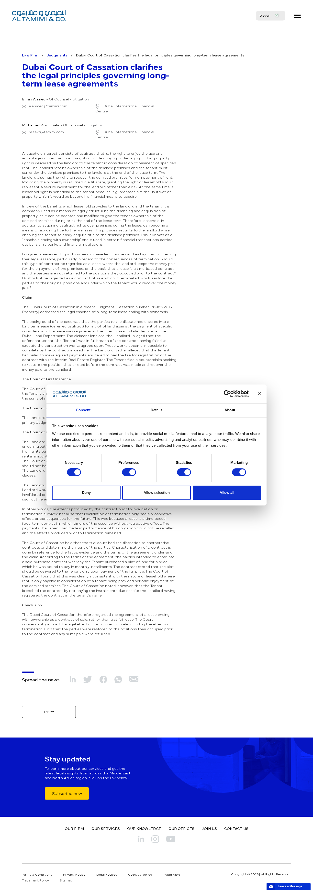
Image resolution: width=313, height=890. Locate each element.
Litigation (80, 99)
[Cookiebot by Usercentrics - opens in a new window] (227, 394)
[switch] (129, 472)
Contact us (236, 828)
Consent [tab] (83, 410)
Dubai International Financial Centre (124, 108)
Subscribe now (67, 793)
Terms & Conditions (37, 874)
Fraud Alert (171, 874)
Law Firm (30, 55)
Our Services (105, 828)
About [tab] (229, 410)
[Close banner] (259, 394)
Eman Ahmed (33, 99)
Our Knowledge (144, 828)
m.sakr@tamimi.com (46, 132)
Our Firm (74, 828)
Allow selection (157, 492)
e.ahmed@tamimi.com (48, 106)
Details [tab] (157, 410)
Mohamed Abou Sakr (41, 125)
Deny (86, 492)
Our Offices (181, 828)
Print (49, 711)
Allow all (227, 492)
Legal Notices (106, 874)
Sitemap (66, 880)
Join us (209, 828)
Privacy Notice (74, 874)
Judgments (57, 55)
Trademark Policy (35, 880)
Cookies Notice (140, 874)
